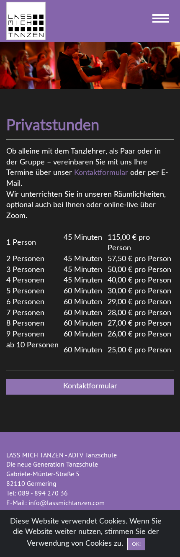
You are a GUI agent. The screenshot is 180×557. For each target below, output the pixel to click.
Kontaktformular (101, 173)
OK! (136, 544)
